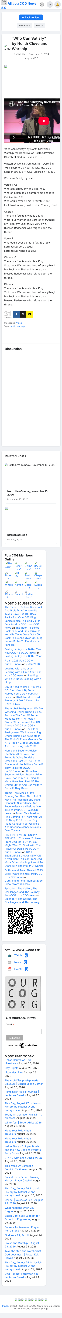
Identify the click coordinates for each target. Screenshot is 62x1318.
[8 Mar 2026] (19, 575)
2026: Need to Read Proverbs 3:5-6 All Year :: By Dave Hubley (22, 700)
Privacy (5, 1306)
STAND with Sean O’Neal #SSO (23, 1157)
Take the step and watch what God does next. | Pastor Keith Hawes (23, 1254)
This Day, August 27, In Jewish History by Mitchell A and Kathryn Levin (23, 1107)
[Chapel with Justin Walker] (9, 594)
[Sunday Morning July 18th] (38, 585)
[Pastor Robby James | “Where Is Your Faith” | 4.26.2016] (29, 575)
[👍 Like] (9, 337)
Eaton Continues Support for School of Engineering (22, 1217)
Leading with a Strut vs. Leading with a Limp (23, 679)
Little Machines (14, 1072)
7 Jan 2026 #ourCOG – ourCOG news (19, 662)
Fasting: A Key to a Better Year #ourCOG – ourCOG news (23, 651)
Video (19, 323)
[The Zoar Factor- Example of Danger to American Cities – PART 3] (9, 566)
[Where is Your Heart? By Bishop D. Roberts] (9, 585)
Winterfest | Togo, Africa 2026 (23, 1122)
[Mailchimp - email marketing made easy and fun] (23, 1048)
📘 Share (38, 337)
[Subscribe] (29, 314)
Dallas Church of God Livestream (18, 1061)
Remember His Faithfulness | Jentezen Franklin (22, 1093)
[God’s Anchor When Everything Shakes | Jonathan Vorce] (29, 585)
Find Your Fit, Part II (17, 1235)
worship (21, 326)
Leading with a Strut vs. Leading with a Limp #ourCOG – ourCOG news (23, 672)
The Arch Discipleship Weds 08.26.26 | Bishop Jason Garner (24, 1082)
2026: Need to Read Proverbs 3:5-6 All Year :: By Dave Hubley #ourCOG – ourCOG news (23, 692)
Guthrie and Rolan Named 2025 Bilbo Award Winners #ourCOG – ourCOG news (24, 874)
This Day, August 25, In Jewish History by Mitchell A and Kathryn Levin (23, 1266)
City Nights (11, 1068)
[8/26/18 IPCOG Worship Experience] (38, 566)
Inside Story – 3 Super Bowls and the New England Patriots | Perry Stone (23, 1150)
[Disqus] (31, 399)
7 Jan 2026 (33, 664)
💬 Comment (24, 337)
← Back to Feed (31, 17)
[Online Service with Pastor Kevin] (29, 566)
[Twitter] (23, 314)
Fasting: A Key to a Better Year (23, 656)
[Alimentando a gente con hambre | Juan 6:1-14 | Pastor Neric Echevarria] (19, 585)
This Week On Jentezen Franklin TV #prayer (19, 1167)
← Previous (24, 25)
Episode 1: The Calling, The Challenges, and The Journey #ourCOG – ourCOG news (22, 892)
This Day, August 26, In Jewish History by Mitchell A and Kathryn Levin (23, 1192)
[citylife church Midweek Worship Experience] (29, 594)
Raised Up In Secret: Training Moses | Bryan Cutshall (22, 1178)
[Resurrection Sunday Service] (19, 566)
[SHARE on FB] (16, 314)
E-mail (10, 1024)
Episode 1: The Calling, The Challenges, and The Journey (22, 900)
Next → (39, 25)
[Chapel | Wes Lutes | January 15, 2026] (38, 575)
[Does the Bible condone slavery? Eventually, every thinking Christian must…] (9, 575)
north (12, 326)
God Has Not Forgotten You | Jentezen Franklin (22, 1275)
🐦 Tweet (53, 337)
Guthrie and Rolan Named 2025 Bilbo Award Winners (24, 882)
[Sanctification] (19, 594)
